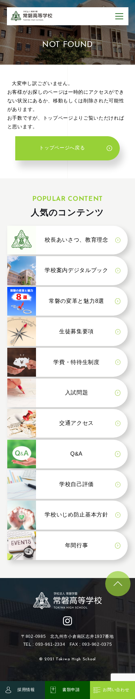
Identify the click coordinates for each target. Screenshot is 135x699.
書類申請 (71, 689)
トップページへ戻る (62, 148)
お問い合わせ (116, 689)
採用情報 (26, 689)
